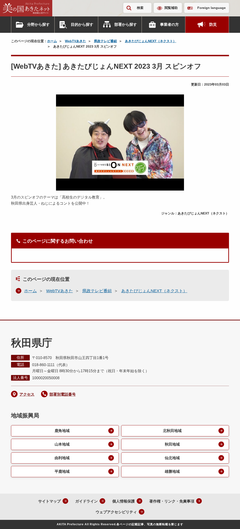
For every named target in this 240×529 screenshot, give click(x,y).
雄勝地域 (172, 471)
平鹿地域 (62, 471)
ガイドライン (86, 501)
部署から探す (125, 24)
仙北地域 (172, 458)
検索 (140, 8)
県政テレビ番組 (105, 41)
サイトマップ (49, 501)
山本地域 (62, 444)
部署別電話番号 (62, 394)
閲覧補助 (171, 8)
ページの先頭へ (227, 519)
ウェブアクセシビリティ (116, 512)
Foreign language (211, 8)
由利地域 (62, 458)
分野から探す (38, 24)
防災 (213, 24)
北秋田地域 (172, 431)
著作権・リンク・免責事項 (171, 501)
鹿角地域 (62, 431)
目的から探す (82, 24)
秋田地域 (172, 444)
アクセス (26, 394)
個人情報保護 (123, 501)
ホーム (52, 41)
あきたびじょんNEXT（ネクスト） (150, 41)
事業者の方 (169, 24)
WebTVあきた (75, 41)
